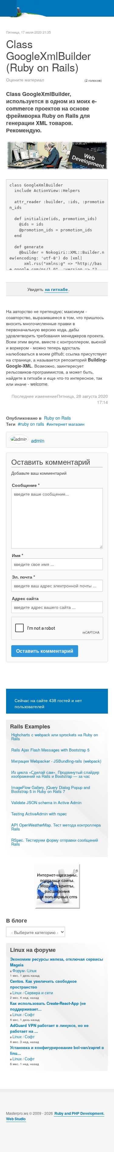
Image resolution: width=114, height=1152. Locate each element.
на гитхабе (56, 289)
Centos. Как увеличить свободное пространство (43, 984)
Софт (30, 1014)
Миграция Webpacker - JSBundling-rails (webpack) (56, 761)
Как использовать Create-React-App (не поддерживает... (48, 1006)
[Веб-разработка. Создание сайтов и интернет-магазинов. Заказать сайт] (57, 886)
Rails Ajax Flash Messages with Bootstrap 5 (50, 750)
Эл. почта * (23, 577)
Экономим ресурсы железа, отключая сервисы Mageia (56, 962)
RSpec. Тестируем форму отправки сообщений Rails (54, 842)
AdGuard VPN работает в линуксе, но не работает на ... (49, 1028)
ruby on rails (32, 424)
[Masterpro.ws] (24, 8)
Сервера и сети (39, 992)
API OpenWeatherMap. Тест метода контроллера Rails (56, 827)
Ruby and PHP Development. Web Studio (55, 1116)
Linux (32, 970)
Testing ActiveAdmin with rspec (39, 814)
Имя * (17, 555)
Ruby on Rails (57, 418)
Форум (18, 970)
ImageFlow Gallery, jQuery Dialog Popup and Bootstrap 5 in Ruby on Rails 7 (50, 789)
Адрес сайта (25, 598)
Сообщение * (26, 485)
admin (37, 440)
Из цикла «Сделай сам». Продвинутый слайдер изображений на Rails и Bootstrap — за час (55, 774)
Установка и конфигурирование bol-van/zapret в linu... (57, 1050)
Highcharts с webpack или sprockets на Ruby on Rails (54, 736)
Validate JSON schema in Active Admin (46, 802)
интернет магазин (67, 424)
